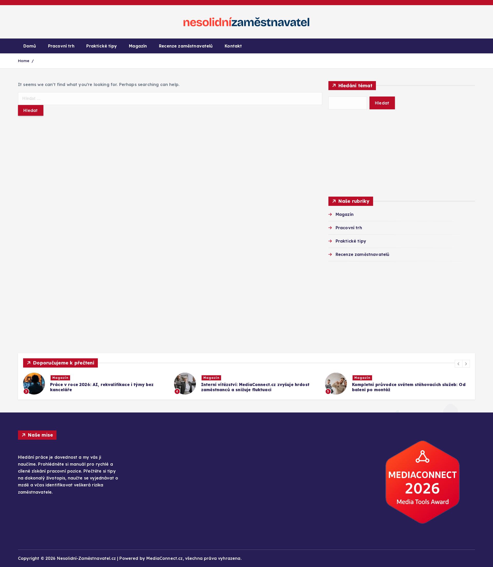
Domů (29, 46)
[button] (458, 364)
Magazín (138, 46)
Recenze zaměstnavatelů (186, 46)
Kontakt (233, 46)
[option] (95, 384)
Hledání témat (355, 86)
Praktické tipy (101, 46)
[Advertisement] (401, 153)
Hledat (382, 102)
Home (24, 60)
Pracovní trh (61, 46)
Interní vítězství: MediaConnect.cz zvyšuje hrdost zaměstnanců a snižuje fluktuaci (255, 387)
